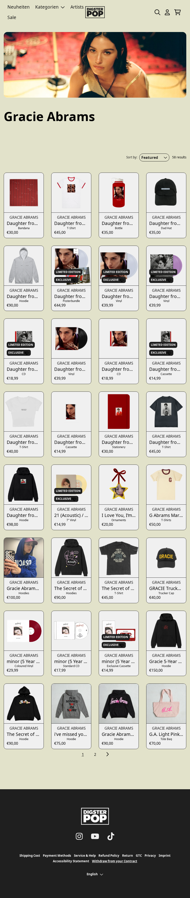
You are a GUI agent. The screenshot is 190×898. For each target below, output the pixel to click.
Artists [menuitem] (77, 7)
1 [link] (83, 754)
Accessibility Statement (71, 861)
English (92, 874)
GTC (139, 855)
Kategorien (47, 7)
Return (127, 855)
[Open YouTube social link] (95, 836)
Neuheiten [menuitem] (18, 7)
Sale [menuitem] (11, 17)
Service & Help (85, 855)
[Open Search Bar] (157, 12)
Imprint (165, 855)
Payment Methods (57, 855)
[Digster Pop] (95, 12)
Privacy (150, 855)
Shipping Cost (29, 855)
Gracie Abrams (24, 217)
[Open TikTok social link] (111, 836)
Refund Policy (108, 855)
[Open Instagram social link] (79, 836)
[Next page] (107, 754)
